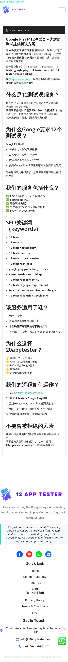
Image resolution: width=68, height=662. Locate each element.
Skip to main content (12, 1)
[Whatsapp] (39, 554)
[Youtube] (29, 554)
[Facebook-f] (20, 554)
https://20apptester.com (28, 392)
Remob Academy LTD (49, 657)
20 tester (25, 30)
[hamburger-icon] (62, 9)
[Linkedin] (48, 554)
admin (11, 30)
